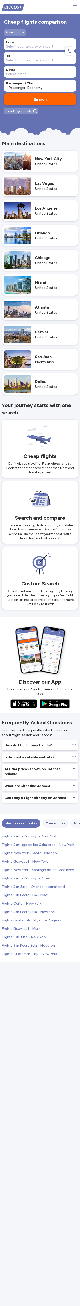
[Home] (13, 7)
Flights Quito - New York (21, 903)
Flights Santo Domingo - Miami (26, 878)
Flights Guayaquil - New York (25, 861)
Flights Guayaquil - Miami (21, 929)
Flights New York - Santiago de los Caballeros (38, 870)
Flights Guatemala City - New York (29, 954)
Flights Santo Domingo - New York (29, 836)
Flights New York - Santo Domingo (29, 853)
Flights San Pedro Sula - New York (29, 912)
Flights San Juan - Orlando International (33, 887)
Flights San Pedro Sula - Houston (28, 945)
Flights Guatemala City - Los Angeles (31, 920)
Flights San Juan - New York (24, 937)
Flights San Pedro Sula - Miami (25, 895)
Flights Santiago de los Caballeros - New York (38, 845)
